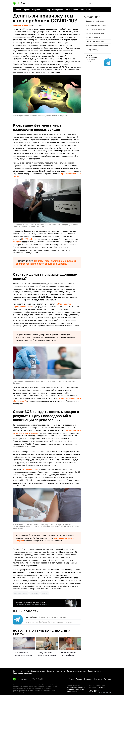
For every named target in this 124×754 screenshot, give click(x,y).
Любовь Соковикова (22, 25)
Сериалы (27, 10)
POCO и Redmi (72, 10)
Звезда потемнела (93, 37)
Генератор (46, 10)
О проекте (88, 679)
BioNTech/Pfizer (29, 239)
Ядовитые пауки (95, 671)
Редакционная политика (73, 685)
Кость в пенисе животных (95, 29)
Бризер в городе (92, 50)
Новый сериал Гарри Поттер (97, 45)
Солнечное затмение (56, 671)
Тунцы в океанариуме (76, 671)
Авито (18, 10)
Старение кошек (38, 671)
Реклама (107, 679)
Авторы (79, 679)
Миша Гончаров (100, 685)
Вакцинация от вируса (20, 593)
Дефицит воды (58, 10)
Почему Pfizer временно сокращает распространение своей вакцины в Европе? (46, 262)
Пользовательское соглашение (75, 689)
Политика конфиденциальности (75, 687)
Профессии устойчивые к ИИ (97, 21)
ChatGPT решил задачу (95, 41)
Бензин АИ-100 (86, 10)
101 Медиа (102, 687)
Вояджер (36, 10)
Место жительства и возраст (97, 25)
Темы (71, 679)
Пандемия (45, 593)
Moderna (17, 242)
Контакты (98, 679)
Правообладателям (71, 691)
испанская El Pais (30, 469)
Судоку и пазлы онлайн (95, 33)
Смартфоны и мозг (21, 671)
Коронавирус (34, 593)
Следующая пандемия (22, 673)
